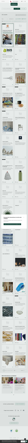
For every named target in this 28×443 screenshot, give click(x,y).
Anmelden (23, 441)
